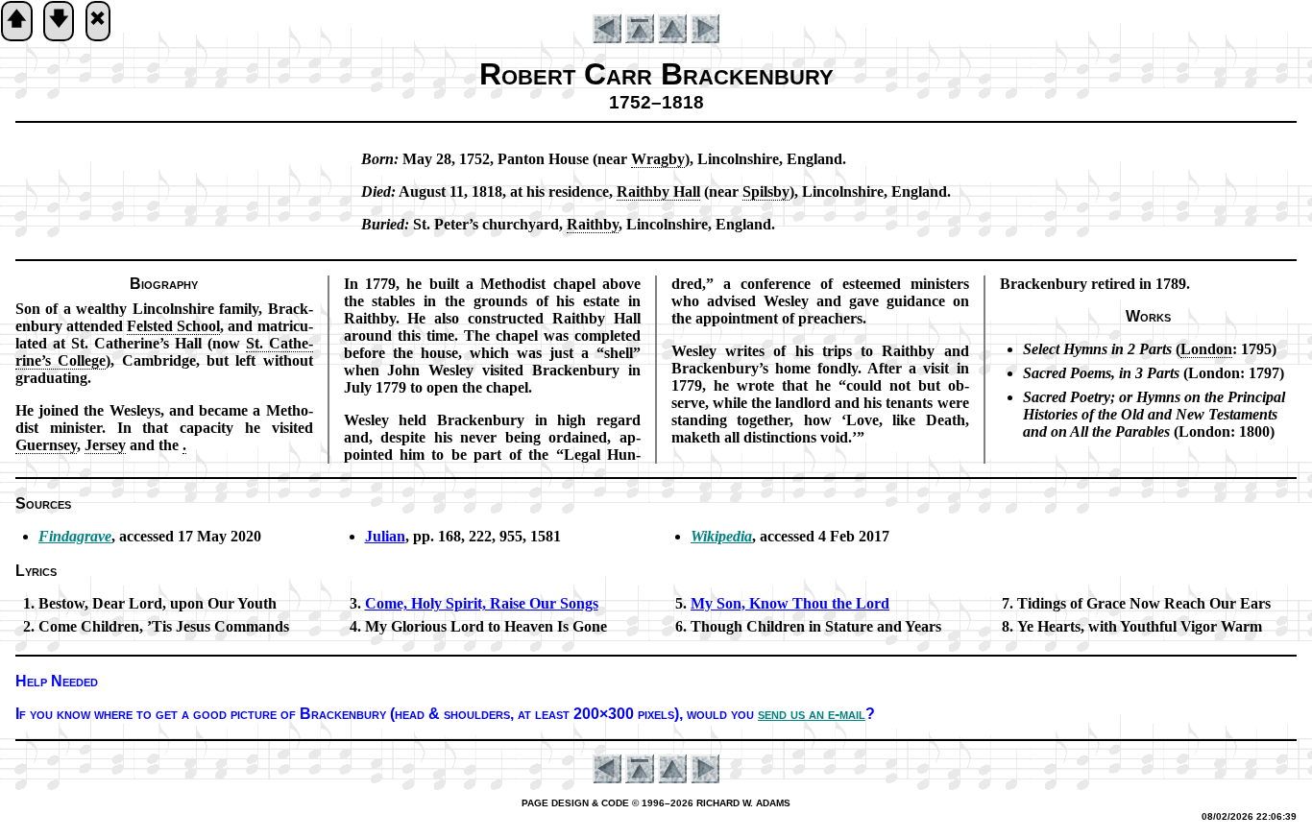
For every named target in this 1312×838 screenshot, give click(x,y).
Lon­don (1206, 349)
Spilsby (766, 191)
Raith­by (593, 224)
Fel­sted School (173, 326)
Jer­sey (105, 445)
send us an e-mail (811, 714)
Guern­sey (46, 445)
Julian (385, 536)
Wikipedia (721, 536)
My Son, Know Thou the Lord (790, 603)
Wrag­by (658, 159)
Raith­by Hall (658, 191)
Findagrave (74, 536)
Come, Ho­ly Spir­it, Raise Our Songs (481, 603)
